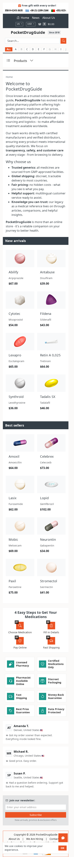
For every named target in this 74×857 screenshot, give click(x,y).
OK (62, 848)
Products (20, 61)
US (18, 23)
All (9, 49)
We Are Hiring (34, 839)
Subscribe (36, 815)
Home (24, 18)
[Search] (63, 41)
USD (29, 23)
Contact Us (56, 839)
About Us (48, 18)
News (36, 18)
